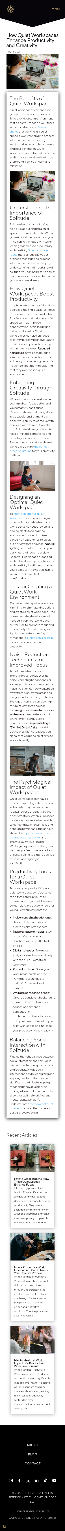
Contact (33, 1463)
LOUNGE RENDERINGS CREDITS (32, 1511)
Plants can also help (40, 637)
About (32, 1445)
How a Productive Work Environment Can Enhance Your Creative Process (31, 1270)
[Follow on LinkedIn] (36, 1480)
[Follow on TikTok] (45, 1480)
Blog (32, 1454)
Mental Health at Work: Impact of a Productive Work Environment (29, 1363)
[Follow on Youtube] (54, 1480)
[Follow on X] (28, 1480)
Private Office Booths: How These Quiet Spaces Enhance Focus (31, 1181)
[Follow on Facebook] (19, 1480)
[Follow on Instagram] (10, 1480)
